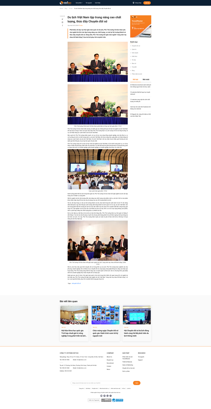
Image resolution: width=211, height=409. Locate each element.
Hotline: (66, 371)
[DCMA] (106, 400)
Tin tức (63, 327)
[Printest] (62, 22)
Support (140, 360)
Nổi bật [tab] (135, 79)
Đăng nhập (138, 3)
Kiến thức (134, 56)
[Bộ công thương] (117, 400)
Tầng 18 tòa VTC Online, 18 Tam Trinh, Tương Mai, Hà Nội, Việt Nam (85, 357)
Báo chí (134, 63)
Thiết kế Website (127, 362)
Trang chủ (81, 388)
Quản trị (134, 49)
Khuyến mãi (95, 388)
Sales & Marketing (127, 365)
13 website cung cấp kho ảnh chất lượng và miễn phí (140, 100)
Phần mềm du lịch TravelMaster (127, 358)
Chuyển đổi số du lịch (128, 368)
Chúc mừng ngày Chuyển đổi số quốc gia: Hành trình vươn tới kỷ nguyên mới (105, 333)
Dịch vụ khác (126, 371)
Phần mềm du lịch (137, 74)
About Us (109, 357)
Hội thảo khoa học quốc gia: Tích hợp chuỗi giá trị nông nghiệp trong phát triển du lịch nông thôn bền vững (73, 333)
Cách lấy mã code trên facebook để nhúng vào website (140, 108)
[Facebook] (62, 25)
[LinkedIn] (107, 396)
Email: (79, 359)
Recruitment (110, 363)
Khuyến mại (110, 360)
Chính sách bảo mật (115, 388)
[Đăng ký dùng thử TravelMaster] (140, 26)
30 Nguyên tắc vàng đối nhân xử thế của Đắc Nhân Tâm (140, 115)
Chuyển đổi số (136, 46)
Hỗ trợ (123, 388)
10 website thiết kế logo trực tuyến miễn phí (140, 93)
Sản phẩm (79, 3)
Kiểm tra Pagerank (94, 400)
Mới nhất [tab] (146, 79)
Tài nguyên (89, 3)
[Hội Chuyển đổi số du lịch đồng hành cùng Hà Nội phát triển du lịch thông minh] (136, 315)
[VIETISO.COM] (65, 3)
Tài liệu (134, 60)
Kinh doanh (135, 53)
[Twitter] (62, 19)
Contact (109, 366)
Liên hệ (147, 3)
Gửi (137, 383)
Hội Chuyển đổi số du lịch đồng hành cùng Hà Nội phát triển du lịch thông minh (136, 333)
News (108, 369)
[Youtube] (101, 396)
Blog (133, 70)
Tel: (64, 359)
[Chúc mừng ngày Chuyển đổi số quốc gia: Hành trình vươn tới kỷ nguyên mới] (105, 315)
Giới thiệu (97, 3)
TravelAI (134, 67)
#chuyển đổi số (76, 283)
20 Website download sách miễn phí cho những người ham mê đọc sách (140, 86)
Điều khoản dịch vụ (104, 388)
